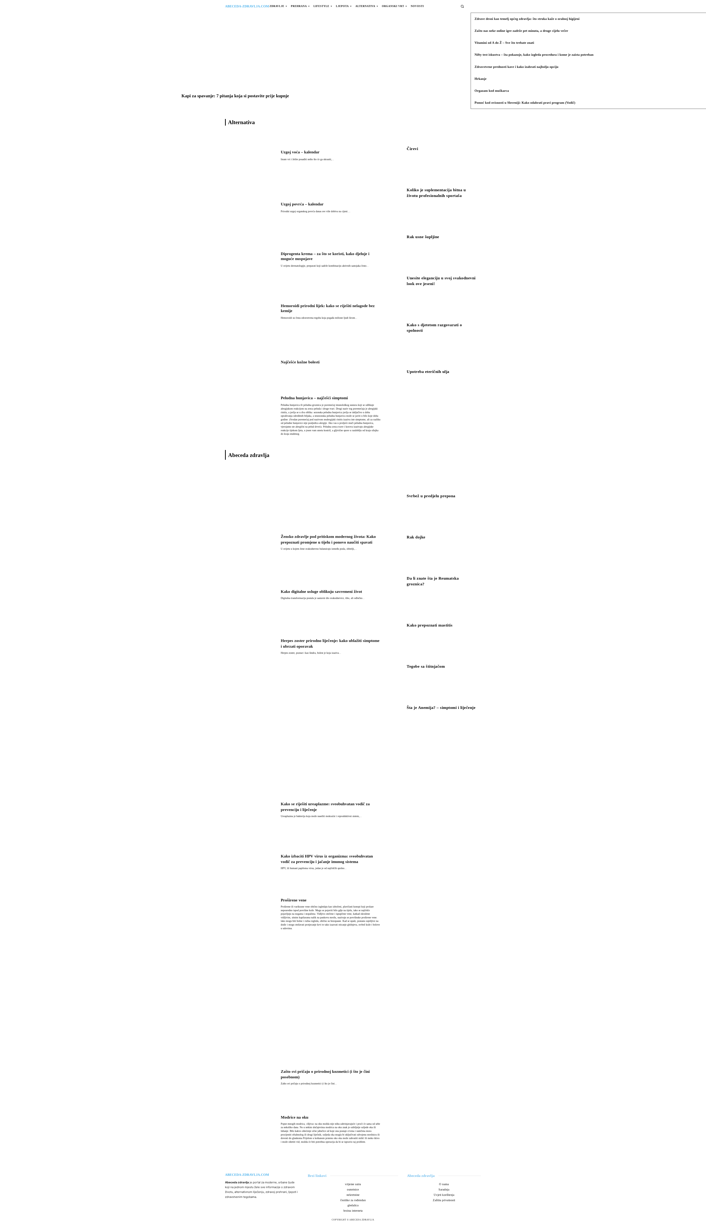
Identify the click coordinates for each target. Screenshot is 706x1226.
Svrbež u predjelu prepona (431, 496)
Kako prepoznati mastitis (429, 625)
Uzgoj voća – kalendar (300, 152)
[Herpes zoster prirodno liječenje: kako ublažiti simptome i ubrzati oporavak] (251, 647)
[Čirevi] (442, 130)
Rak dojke (416, 537)
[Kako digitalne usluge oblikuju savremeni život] (251, 595)
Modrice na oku (294, 1117)
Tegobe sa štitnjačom (426, 666)
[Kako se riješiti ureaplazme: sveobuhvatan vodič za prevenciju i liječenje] (251, 811)
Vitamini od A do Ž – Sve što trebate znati (504, 43)
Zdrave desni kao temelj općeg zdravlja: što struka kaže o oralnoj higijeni (527, 19)
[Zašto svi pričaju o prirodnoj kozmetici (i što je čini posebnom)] (251, 1078)
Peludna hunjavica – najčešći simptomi (314, 398)
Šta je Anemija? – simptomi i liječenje (441, 707)
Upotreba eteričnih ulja (428, 371)
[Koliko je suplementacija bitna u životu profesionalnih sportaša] (442, 172)
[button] (462, 6)
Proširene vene (293, 900)
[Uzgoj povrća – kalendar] (251, 208)
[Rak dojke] (442, 519)
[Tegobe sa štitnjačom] (442, 648)
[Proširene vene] (251, 915)
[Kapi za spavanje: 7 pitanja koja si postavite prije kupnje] (235, 62)
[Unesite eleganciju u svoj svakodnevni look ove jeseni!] (442, 260)
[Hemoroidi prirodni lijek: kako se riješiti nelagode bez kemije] (251, 312)
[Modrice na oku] (251, 1130)
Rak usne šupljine (423, 236)
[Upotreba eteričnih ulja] (442, 353)
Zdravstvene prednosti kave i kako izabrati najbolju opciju (516, 67)
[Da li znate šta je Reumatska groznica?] (442, 560)
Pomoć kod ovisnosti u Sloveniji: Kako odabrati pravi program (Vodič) (525, 102)
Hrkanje (480, 79)
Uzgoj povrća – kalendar (302, 204)
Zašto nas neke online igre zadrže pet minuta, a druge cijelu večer (521, 31)
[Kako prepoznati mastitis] (442, 607)
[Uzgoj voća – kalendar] (251, 156)
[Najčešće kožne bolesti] (251, 364)
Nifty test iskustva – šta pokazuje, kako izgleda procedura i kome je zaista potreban (534, 54)
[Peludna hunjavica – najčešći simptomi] (251, 416)
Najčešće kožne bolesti (300, 362)
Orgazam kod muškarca (492, 90)
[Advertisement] (308, 492)
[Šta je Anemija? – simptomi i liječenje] (442, 689)
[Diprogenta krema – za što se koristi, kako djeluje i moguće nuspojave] (251, 260)
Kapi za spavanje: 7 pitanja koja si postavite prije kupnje (235, 95)
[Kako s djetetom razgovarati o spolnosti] (442, 306)
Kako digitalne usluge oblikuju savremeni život (321, 591)
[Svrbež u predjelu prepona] (442, 478)
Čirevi (412, 148)
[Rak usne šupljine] (442, 218)
